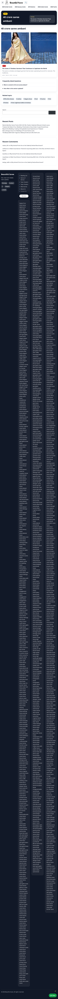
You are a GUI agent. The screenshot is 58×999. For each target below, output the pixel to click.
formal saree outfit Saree (36, 185)
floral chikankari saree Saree (23, 947)
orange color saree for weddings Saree (51, 766)
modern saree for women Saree (50, 581)
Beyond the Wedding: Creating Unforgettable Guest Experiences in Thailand (22, 129)
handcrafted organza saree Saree (37, 510)
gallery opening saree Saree (37, 242)
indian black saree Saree (36, 691)
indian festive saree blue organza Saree (37, 716)
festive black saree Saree (22, 870)
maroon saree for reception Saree (51, 437)
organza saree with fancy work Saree (51, 841)
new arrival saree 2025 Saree (49, 684)
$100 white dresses (8, 99)
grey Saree (39, 474)
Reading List (24, 175)
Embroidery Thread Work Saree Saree (22, 568)
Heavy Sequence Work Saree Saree (37, 613)
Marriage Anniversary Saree (51, 467)
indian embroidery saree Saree (36, 703)
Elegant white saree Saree (23, 396)
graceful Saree (37, 454)
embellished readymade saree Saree (22, 402)
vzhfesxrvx (5, 148)
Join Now (52, 995)
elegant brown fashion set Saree (23, 289)
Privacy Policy (24, 193)
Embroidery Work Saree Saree (22, 587)
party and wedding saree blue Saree (50, 877)
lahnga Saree (36, 853)
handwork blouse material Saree (37, 538)
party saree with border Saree (50, 907)
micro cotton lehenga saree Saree (50, 500)
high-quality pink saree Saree (37, 661)
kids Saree (39, 840)
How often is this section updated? (13, 88)
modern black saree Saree (50, 541)
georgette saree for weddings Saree (37, 305)
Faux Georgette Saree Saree (23, 846)
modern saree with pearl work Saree (51, 598)
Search (4, 110)
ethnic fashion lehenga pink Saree (23, 617)
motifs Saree (50, 630)
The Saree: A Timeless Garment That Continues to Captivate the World (24, 68)
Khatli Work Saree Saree (36, 838)
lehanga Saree (50, 202)
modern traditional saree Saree (51, 605)
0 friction (5, 102)
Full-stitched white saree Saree (37, 228)
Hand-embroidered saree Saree (36, 523)
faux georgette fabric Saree (23, 842)
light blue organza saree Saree (50, 230)
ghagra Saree (36, 399)
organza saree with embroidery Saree (51, 838)
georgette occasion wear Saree (37, 273)
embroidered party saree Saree (22, 447)
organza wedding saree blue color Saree (51, 866)
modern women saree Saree (50, 613)
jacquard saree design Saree (37, 813)
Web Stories (24, 186)
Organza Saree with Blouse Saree (51, 832)
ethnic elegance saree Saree (23, 610)
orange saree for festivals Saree (50, 783)
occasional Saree (51, 740)
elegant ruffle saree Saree (23, 359)
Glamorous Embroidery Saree (36, 410)
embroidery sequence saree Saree (23, 555)
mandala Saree (51, 386)
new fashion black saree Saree (50, 688)
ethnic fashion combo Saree (23, 614)
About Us (23, 189)
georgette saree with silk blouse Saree (37, 362)
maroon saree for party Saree (51, 433)
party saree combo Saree (50, 896)
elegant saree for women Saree (23, 368)
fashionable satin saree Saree (22, 820)
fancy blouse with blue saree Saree (23, 754)
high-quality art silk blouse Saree (36, 648)
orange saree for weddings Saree (50, 800)
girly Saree (35, 403)
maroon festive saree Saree (50, 416)
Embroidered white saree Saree (22, 520)
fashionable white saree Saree (22, 825)
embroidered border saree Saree (22, 432)
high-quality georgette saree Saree (37, 658)
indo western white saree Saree (36, 770)
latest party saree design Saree (50, 178)
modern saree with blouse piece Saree (50, 587)
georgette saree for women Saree (37, 309)
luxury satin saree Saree (50, 369)
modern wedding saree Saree (50, 609)
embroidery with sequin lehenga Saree (23, 574)
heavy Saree (36, 596)
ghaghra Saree (37, 397)
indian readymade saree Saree (37, 736)
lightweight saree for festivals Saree (50, 287)
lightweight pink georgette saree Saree (51, 277)
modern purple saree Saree (50, 566)
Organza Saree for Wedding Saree (51, 823)
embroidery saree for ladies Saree (23, 550)
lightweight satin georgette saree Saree (51, 292)
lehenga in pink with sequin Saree (51, 208)
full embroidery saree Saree (36, 225)
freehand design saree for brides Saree (37, 199)
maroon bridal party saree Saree (50, 405)
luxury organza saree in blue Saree (51, 345)
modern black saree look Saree (51, 538)
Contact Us (24, 191)
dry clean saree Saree (23, 233)
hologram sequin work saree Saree (37, 675)
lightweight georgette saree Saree (51, 260)
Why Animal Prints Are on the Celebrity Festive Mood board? (27, 145)
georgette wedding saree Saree (37, 388)
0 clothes (18, 99)
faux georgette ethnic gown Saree (23, 838)
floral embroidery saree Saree (22, 951)
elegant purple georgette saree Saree (23, 347)
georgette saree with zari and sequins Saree (37, 371)
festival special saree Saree (23, 863)
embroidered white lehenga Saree (23, 509)
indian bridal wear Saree (36, 695)
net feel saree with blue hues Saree (51, 665)
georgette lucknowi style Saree (37, 270)
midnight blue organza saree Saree (51, 508)
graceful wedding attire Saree (37, 459)
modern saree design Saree (50, 577)
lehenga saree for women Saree (50, 212)
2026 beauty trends (20, 7)
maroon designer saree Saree (51, 408)
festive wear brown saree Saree (22, 934)
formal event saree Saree (36, 180)
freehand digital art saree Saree (37, 202)
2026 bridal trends (43, 7)
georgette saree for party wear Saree (37, 296)
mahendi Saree (51, 380)
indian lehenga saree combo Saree (37, 725)
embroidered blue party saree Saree (23, 420)
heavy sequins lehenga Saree (37, 617)
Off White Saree (51, 742)
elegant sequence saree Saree (23, 381)
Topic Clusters (24, 182)
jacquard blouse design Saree (37, 808)
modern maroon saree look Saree (50, 556)
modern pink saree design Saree (50, 562)
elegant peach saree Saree (23, 330)
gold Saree (36, 433)
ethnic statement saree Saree (23, 675)
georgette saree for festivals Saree (37, 290)
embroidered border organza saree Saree (23, 426)
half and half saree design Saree (37, 480)
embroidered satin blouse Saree (22, 484)
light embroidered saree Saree (50, 234)
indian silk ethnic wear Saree (37, 753)
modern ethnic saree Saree (50, 549)
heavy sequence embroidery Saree (37, 600)
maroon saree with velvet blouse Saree (50, 450)
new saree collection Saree (51, 699)
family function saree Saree (23, 745)
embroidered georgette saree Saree (23, 441)
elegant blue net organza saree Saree (23, 280)
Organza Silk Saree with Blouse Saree (50, 860)
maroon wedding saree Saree (50, 463)
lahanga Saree (36, 849)
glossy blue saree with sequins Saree (37, 429)
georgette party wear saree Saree (37, 281)
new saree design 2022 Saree (51, 703)
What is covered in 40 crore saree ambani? (15, 85)
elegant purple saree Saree (23, 351)
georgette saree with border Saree (37, 322)
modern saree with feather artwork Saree (50, 592)
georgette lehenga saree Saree (36, 266)
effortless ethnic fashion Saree (23, 261)
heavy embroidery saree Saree (36, 587)
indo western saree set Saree (36, 766)
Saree (4, 65)
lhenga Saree (50, 227)
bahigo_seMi (5, 162)
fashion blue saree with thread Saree (23, 801)
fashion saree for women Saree (23, 810)
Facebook (11, 183)
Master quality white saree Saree (50, 478)
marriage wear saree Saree (51, 472)
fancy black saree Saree (22, 750)
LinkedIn (4, 189)
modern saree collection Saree (51, 573)
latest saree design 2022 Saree (50, 193)
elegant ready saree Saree (23, 355)
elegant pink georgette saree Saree (23, 334)
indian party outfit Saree (36, 729)
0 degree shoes (28, 99)
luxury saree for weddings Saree (51, 362)
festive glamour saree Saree (23, 887)
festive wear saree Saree (22, 938)
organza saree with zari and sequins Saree (50, 847)
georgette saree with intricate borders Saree (37, 343)
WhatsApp (4, 183)
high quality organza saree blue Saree (37, 641)
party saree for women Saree (50, 900)
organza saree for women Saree (50, 828)
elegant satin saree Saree (23, 377)
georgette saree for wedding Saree (37, 300)
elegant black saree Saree (23, 269)
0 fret (49, 99)
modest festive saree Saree (50, 617)
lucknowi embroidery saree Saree (50, 322)
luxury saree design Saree (50, 354)
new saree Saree (51, 712)
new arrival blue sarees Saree (51, 678)
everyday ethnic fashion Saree (23, 722)
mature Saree (50, 482)
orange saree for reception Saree (50, 789)
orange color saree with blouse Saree (50, 772)
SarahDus (5, 154)
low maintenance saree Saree (50, 317)
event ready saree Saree (22, 718)
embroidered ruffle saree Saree (22, 456)
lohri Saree (49, 309)
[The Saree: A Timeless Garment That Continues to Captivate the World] (29, 48)
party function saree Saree (51, 881)
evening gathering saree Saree (23, 709)
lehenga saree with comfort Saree (50, 217)
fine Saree (25, 940)
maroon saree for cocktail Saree (50, 420)
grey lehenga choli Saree (37, 472)
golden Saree (36, 440)
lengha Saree (50, 225)
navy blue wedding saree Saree (51, 658)
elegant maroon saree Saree (23, 327)
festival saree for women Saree (23, 855)
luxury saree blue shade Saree (50, 350)
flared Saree (22, 942)
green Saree (36, 470)
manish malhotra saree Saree (51, 390)
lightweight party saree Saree (50, 272)
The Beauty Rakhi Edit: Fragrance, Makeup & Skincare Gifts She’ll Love (21, 132)
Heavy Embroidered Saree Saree (36, 575)
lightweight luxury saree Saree (50, 266)
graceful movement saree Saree (37, 448)
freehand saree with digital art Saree (37, 221)
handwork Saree (37, 545)
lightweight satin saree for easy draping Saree (51, 298)
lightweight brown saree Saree (50, 243)
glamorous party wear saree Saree (37, 418)
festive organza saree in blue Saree (23, 895)
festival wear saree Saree (23, 867)
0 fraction (42, 99)
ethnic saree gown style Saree (22, 660)
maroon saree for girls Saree (50, 429)
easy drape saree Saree (23, 244)
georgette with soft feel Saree (37, 392)
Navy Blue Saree (51, 652)
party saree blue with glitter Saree (51, 892)
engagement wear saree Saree (22, 602)
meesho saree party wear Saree (50, 485)
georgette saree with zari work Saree (37, 377)
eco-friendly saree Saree (23, 257)
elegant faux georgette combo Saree (23, 310)
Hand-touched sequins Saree (37, 534)
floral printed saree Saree (23, 962)
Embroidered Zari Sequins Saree (22, 525)
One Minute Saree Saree (50, 759)
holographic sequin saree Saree (36, 684)
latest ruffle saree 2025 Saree (50, 187)
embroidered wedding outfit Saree (23, 503)
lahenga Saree (36, 851)
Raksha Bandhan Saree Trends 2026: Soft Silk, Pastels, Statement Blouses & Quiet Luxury (26, 125)
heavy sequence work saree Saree (37, 607)
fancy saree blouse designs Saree (23, 784)
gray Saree (39, 465)
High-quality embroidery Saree (36, 654)
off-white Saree (51, 752)
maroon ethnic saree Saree (50, 412)
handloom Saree (37, 527)
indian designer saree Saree (37, 699)
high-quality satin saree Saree (37, 665)
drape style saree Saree (22, 225)
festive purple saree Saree (22, 898)
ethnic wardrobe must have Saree (23, 679)
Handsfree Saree (37, 529)
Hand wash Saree (37, 502)
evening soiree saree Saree (23, 715)
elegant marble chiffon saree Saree (23, 323)
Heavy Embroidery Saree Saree (36, 592)
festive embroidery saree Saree (22, 874)
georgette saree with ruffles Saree (37, 352)
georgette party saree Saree (37, 277)
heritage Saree (37, 632)
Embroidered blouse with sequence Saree (23, 415)
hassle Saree (36, 555)
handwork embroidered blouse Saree (37, 541)
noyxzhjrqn (5, 157)
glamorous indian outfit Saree (37, 414)
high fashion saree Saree (36, 637)
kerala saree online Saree (36, 834)
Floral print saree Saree (22, 958)
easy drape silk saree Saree (23, 248)
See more (24, 196)
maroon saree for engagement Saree (51, 425)
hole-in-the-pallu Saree (37, 669)
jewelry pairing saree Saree (37, 830)
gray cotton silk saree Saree (37, 463)
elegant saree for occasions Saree (23, 362)
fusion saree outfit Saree (36, 238)
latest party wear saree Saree (50, 182)
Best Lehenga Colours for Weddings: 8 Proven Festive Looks (18, 131)
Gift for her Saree (37, 401)
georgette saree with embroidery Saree (37, 328)
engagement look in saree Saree (22, 593)
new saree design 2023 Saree (51, 706)
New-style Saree (51, 716)
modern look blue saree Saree (51, 553)
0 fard (36, 99)
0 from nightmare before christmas (21, 102)
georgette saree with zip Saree (37, 380)
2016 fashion (31, 7)
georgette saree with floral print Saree (37, 337)
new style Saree (51, 714)
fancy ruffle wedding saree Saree (23, 780)
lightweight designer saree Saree (51, 249)
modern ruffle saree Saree (50, 570)
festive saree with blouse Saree (22, 917)
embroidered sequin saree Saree (22, 490)
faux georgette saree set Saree (23, 850)
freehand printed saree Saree (37, 206)
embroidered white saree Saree (22, 514)
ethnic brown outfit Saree (22, 606)
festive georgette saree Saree (23, 883)
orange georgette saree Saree (51, 778)
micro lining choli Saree (50, 504)
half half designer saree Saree (37, 483)
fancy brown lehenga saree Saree (23, 760)
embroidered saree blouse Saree (22, 465)
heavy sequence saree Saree (37, 603)
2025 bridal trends (7, 7)
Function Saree (37, 232)
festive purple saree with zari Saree (23, 902)
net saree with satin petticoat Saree (51, 671)
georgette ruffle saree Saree (37, 285)
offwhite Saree (50, 750)
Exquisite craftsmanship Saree (23, 741)
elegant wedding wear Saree (23, 392)
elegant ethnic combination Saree (23, 302)
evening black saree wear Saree (23, 703)
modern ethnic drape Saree (50, 545)
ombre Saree (50, 753)
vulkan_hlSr (5, 145)
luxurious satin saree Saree (51, 341)
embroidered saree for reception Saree (23, 471)
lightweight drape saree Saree (50, 255)
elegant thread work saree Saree (23, 389)
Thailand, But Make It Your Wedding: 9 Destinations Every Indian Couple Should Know (25, 127)
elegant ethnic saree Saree (23, 306)
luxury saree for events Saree (51, 358)
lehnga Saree (50, 223)
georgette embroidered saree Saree (36, 249)
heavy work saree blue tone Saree (37, 620)
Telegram (7, 186)
